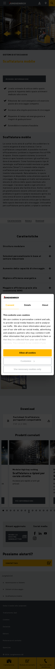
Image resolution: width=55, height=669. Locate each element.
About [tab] (45, 305)
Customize (26, 361)
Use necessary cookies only (27, 369)
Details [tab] (27, 305)
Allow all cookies (27, 353)
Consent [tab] (10, 305)
